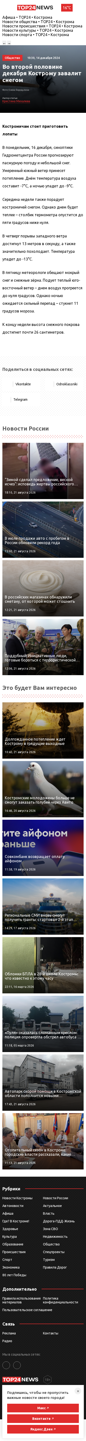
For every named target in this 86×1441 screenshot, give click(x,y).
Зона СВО (50, 1229)
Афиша (7, 1213)
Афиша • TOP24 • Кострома (27, 17)
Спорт (7, 1260)
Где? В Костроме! (15, 1221)
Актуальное (52, 1206)
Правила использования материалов (21, 1300)
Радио (7, 1341)
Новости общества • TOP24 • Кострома (38, 21)
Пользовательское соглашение (27, 1310)
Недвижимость (55, 1236)
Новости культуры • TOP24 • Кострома (37, 30)
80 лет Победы (14, 1275)
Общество (51, 1244)
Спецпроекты (53, 1252)
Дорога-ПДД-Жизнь (59, 1221)
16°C (67, 8)
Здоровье (10, 1229)
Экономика (11, 1267)
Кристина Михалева (16, 101)
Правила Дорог (55, 1267)
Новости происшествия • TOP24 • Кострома (42, 26)
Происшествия (14, 1252)
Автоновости (12, 1206)
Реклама (9, 1333)
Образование (12, 1244)
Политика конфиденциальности (60, 1300)
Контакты (50, 1333)
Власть (48, 1213)
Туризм (49, 1260)
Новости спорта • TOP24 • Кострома (35, 34)
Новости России (55, 1198)
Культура (9, 1236)
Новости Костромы (17, 1198)
